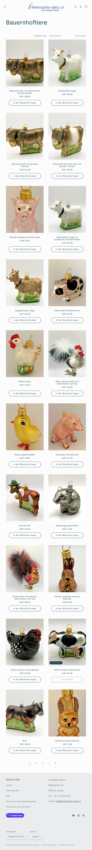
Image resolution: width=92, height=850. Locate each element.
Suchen (9, 785)
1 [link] (29, 763)
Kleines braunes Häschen (67, 741)
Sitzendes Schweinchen (67, 455)
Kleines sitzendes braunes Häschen (67, 597)
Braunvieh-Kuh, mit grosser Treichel (25, 165)
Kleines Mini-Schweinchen (67, 310)
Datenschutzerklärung (49, 845)
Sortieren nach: (40, 36)
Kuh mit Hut (24, 525)
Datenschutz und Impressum (18, 807)
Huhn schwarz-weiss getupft (25, 670)
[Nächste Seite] (62, 763)
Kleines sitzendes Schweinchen (25, 237)
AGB (8, 796)
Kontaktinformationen (66, 845)
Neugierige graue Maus (67, 525)
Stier (25, 741)
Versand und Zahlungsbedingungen (21, 801)
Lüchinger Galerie (18, 845)
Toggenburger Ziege (25, 310)
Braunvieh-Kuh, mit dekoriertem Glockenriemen (24, 92)
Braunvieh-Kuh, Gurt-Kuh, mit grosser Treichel (67, 165)
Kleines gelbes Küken (25, 455)
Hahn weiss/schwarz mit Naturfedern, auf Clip (67, 382)
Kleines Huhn (25, 381)
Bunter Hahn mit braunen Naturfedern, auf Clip (25, 597)
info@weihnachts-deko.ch (68, 801)
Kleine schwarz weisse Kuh (67, 670)
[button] (5, 6)
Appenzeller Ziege (67, 91)
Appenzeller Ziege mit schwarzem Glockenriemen (67, 238)
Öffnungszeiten (12, 790)
